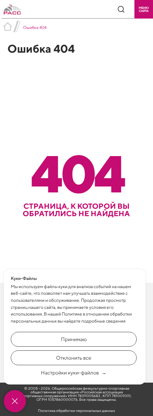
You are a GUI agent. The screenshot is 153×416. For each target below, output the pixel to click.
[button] (143, 9)
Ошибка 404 (34, 27)
